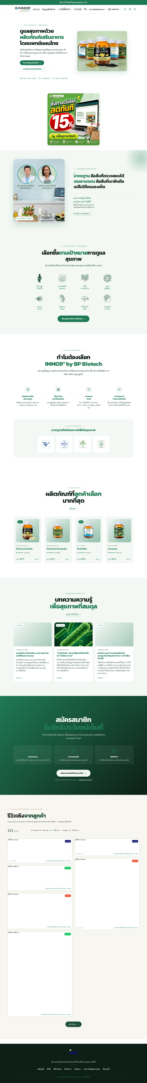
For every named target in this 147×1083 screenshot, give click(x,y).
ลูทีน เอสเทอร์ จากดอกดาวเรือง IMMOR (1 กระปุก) (58, 888)
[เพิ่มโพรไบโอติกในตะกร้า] (97, 522)
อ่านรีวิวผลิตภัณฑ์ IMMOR (33, 69)
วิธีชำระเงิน (58, 1069)
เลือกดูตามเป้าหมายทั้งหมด (72, 318)
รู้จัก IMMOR (113, 9)
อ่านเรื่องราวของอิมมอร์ (81, 213)
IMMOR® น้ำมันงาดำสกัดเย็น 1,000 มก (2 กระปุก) (59, 861)
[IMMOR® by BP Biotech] (73, 1051)
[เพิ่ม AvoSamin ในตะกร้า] (128, 522)
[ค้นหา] (125, 9)
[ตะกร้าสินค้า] (130, 9)
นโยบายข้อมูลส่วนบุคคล (92, 1069)
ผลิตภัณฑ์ (41, 1069)
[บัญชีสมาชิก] (135, 9)
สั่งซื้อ (49, 1069)
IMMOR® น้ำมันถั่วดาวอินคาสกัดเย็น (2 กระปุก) (59, 927)
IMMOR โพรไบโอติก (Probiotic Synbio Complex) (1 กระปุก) (56, 1014)
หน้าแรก (36, 9)
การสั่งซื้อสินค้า (64, 9)
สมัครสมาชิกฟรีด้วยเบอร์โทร (72, 773)
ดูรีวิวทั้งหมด (72, 1024)
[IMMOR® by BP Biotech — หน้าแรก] (22, 9)
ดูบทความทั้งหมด (72, 614)
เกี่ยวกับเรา (68, 1069)
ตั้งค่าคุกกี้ (106, 1069)
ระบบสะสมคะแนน (96, 9)
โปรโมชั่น (78, 9)
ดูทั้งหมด (72, 508)
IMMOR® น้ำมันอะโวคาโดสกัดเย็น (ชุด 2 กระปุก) (126, 853)
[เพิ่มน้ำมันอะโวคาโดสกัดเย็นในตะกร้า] (66, 522)
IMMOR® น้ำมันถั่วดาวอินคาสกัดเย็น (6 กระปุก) (126, 927)
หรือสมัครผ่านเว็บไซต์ (85, 780)
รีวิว (85, 9)
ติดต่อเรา (78, 1069)
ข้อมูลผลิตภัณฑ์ (48, 9)
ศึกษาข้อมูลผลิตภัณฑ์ (30, 63)
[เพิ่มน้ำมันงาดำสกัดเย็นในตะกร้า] (36, 522)
